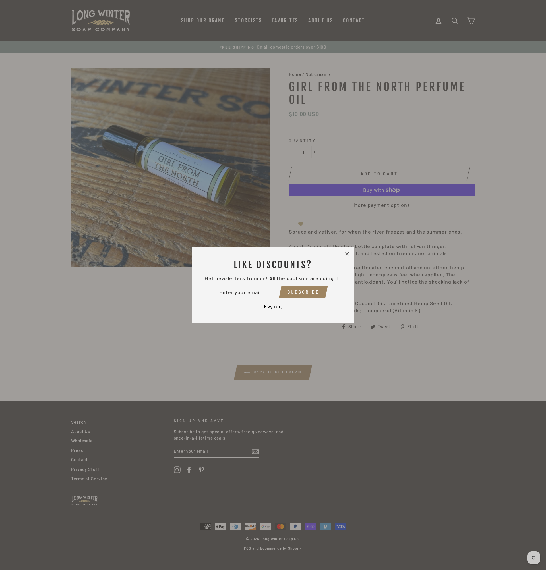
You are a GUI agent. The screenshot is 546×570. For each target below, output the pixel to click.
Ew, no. (273, 306)
